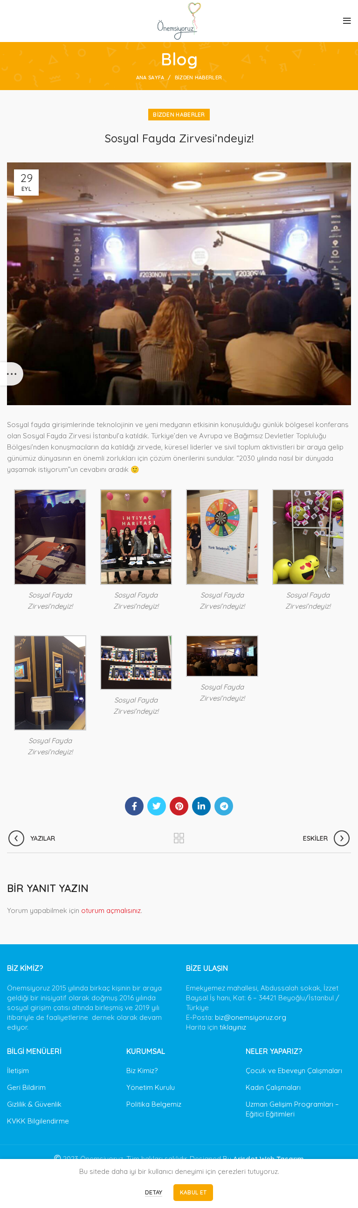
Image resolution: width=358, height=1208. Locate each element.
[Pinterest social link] (179, 806)
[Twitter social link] (156, 806)
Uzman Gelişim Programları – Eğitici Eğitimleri (292, 1109)
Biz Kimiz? (142, 1070)
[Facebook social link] (134, 806)
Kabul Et (193, 1192)
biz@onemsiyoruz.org (250, 1017)
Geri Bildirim (26, 1087)
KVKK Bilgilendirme (38, 1121)
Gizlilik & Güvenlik (34, 1104)
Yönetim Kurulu (150, 1087)
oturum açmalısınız (111, 910)
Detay (153, 1192)
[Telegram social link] (223, 806)
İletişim (18, 1070)
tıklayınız (233, 1027)
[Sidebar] (11, 374)
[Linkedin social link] (201, 806)
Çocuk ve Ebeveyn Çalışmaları (294, 1070)
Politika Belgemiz (153, 1104)
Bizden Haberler (198, 77)
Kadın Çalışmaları (273, 1087)
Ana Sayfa (150, 77)
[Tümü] (179, 838)
